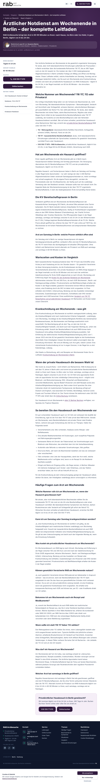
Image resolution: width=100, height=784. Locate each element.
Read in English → (27, 18)
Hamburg (20, 757)
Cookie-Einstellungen (87, 738)
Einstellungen (87, 781)
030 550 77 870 (84, 4)
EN (71, 4)
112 (96, 763)
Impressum (84, 730)
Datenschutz (85, 732)
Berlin (14, 757)
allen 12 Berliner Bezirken (74, 400)
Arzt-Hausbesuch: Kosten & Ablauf (16, 96)
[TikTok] (9, 748)
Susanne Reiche (33, 44)
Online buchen (17, 86)
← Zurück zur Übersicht (10, 18)
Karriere (44, 738)
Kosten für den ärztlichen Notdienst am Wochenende (71, 278)
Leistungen (45, 730)
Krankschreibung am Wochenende (16, 106)
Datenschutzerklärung (9, 778)
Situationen (64, 737)
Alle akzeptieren (87, 773)
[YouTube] (13, 748)
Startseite (6, 15)
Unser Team (46, 735)
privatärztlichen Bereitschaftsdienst (79, 123)
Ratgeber (14, 15)
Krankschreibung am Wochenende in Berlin (58, 355)
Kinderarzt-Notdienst (12, 111)
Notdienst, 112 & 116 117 (12, 101)
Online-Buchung (62, 396)
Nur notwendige (87, 777)
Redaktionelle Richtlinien (88, 735)
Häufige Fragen (66, 730)
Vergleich (64, 740)
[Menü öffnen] (95, 4)
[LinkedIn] (5, 748)
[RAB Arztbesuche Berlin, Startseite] (12, 4)
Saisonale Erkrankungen (69, 743)
